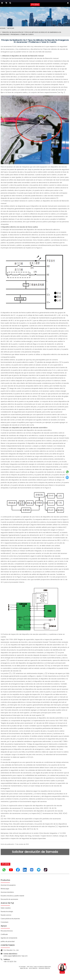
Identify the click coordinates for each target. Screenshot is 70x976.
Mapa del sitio (24, 968)
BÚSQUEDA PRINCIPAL (44, 968)
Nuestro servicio (6, 915)
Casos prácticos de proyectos (10, 918)
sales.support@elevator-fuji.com (15, 955)
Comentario (4, 922)
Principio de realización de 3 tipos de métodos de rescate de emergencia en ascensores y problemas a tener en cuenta (30, 33)
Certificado (4, 934)
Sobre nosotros (6, 908)
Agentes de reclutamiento (9, 938)
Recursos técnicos (7, 931)
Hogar (2, 28)
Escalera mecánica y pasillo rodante (12, 895)
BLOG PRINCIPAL (33, 968)
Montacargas (5, 888)
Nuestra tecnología (7, 911)
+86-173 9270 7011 (9, 960)
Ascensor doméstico (7, 892)
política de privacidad (7, 941)
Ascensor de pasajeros (8, 885)
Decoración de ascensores (9, 899)
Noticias (10, 28)
